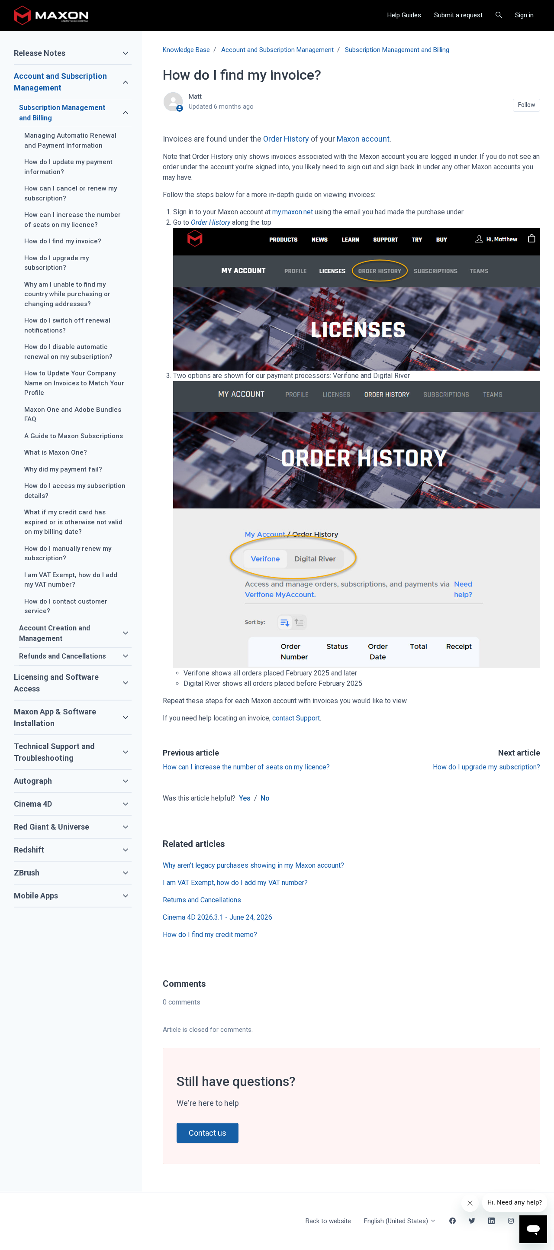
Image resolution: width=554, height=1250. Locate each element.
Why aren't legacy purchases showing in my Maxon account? (253, 865)
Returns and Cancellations (202, 900)
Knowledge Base (186, 50)
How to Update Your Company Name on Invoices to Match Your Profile (74, 383)
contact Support (296, 718)
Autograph (33, 780)
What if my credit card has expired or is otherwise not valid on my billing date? (73, 522)
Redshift (29, 849)
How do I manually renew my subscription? (67, 553)
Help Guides (404, 15)
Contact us (207, 1132)
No (265, 798)
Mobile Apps (36, 895)
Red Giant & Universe (51, 826)
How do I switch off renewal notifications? (67, 325)
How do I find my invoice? (62, 241)
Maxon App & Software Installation (55, 717)
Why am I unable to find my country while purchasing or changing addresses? (67, 294)
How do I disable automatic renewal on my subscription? (68, 352)
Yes (245, 798)
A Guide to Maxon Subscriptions (73, 436)
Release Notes (39, 53)
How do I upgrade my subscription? (486, 767)
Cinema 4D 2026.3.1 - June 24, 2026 (217, 917)
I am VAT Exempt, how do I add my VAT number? (235, 883)
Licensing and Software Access (56, 682)
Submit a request (458, 15)
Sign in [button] (524, 15)
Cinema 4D (33, 803)
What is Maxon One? (55, 452)
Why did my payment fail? (63, 469)
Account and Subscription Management (277, 50)
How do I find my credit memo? (210, 934)
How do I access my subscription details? (75, 491)
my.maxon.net (292, 212)
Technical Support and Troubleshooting (54, 752)
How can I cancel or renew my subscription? (70, 193)
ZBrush (26, 872)
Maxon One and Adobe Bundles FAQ (72, 414)
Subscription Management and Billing (397, 50)
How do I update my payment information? (68, 167)
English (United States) (397, 1221)
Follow (526, 104)
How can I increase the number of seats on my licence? (246, 767)
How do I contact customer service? (65, 606)
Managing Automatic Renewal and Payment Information (70, 140)
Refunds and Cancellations (62, 656)
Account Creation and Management (54, 633)
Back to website (328, 1221)
